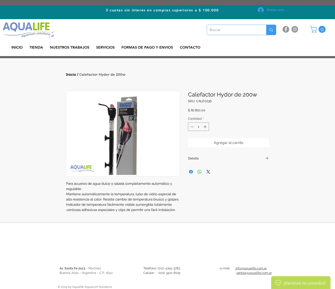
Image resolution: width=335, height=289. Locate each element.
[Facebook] (286, 29)
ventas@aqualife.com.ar (254, 273)
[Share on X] (208, 171)
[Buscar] (271, 30)
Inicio (71, 74)
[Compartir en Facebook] (191, 171)
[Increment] (205, 127)
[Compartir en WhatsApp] (199, 171)
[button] (318, 29)
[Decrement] (191, 127)
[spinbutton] (198, 127)
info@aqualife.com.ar (251, 268)
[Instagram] (294, 29)
